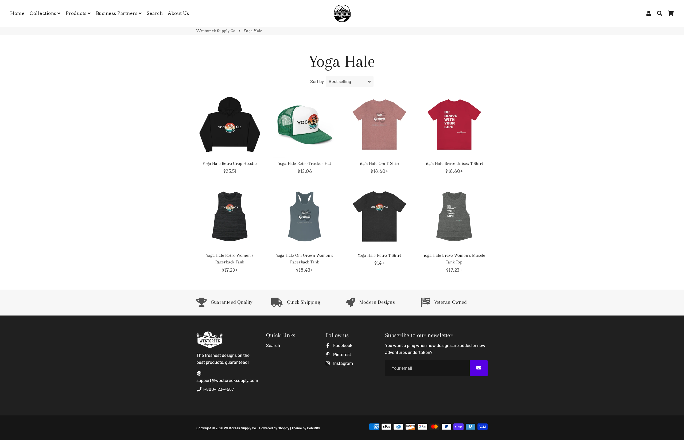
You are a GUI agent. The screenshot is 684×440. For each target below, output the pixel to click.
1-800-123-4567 (218, 389)
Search (155, 13)
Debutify (313, 428)
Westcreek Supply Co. (216, 31)
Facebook (342, 345)
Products (77, 13)
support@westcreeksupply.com (227, 380)
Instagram (342, 363)
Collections (43, 13)
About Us (178, 13)
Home (17, 13)
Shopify (283, 428)
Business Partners (117, 13)
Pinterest (341, 354)
